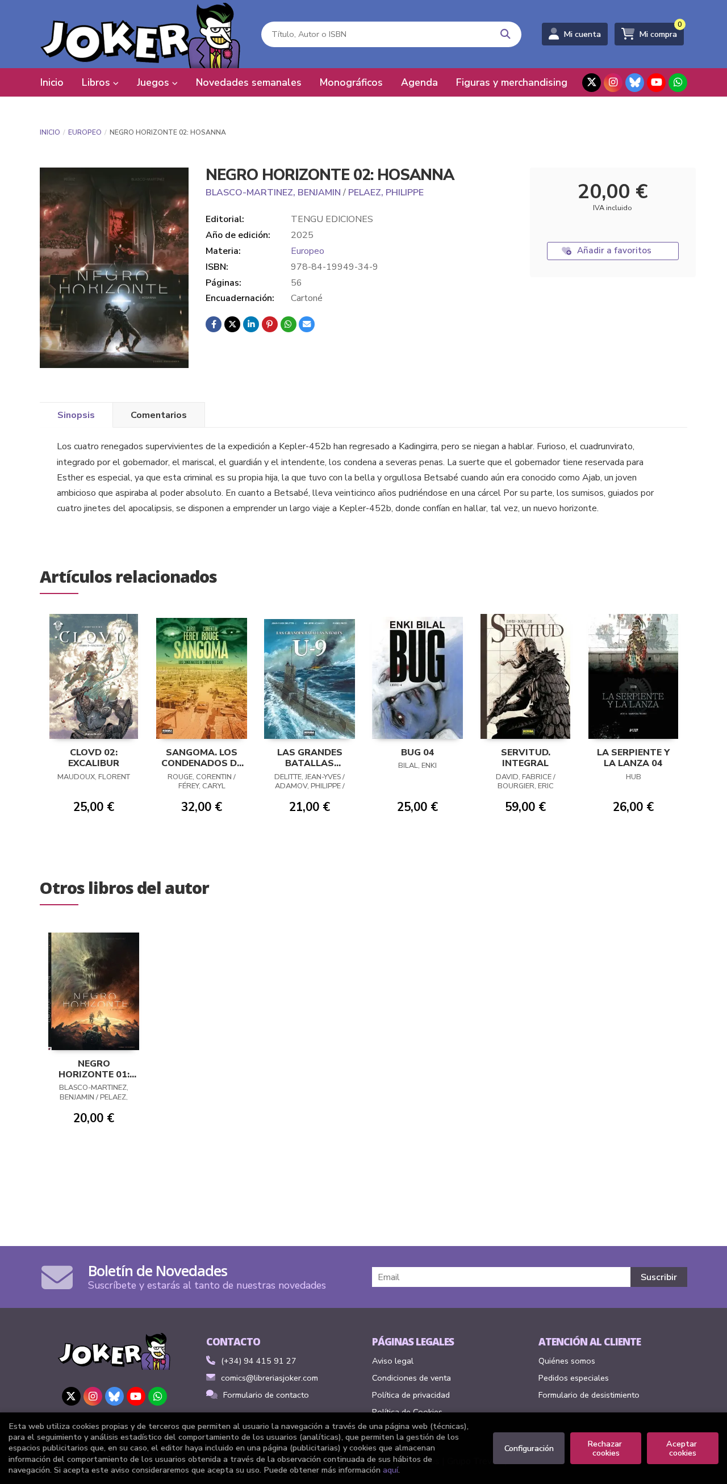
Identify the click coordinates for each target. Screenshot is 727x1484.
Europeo (85, 132)
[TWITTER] (591, 82)
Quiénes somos (566, 1360)
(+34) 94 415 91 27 (258, 1360)
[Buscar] (505, 34)
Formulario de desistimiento (589, 1395)
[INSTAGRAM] (613, 82)
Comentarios (159, 415)
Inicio (50, 132)
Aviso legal (392, 1360)
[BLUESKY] (634, 82)
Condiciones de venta (411, 1377)
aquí (390, 1469)
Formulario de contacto (266, 1395)
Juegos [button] (154, 82)
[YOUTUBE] (656, 82)
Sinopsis (76, 415)
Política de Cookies (407, 1412)
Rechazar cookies (605, 1448)
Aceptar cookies (682, 1448)
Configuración (529, 1448)
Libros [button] (97, 82)
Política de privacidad (411, 1395)
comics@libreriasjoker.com (269, 1377)
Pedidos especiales (573, 1377)
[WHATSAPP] (677, 82)
